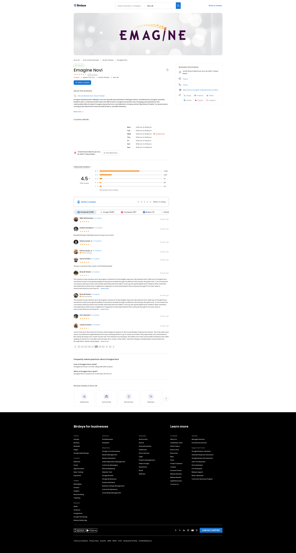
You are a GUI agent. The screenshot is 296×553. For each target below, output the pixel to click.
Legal (141, 457)
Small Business (107, 439)
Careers (173, 467)
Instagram (212, 100)
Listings (76, 439)
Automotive (143, 439)
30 (103, 346)
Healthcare (143, 450)
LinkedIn (188, 100)
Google (188, 95)
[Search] (178, 5)
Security (103, 541)
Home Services (144, 453)
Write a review (215, 5)
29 (99, 346)
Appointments (79, 469)
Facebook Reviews (108, 482)
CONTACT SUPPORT (211, 530)
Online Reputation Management (113, 462)
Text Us (185, 79)
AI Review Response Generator (202, 455)
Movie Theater (108, 60)
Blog (171, 457)
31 (106, 346)
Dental (141, 443)
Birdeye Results (175, 477)
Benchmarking (79, 494)
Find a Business (197, 465)
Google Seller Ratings (81, 453)
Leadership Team (176, 443)
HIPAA (114, 541)
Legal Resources (176, 481)
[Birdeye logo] (80, 5)
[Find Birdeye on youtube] (192, 530)
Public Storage (144, 463)
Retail (141, 470)
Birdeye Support (197, 472)
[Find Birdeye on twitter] (180, 530)
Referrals (77, 446)
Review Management (109, 455)
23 (78, 346)
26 (89, 346)
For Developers (197, 469)
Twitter (211, 95)
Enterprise (105, 443)
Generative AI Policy (130, 541)
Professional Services (199, 443)
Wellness (142, 474)
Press (172, 460)
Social (76, 465)
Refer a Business (198, 475)
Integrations (78, 513)
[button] (75, 346)
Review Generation (109, 458)
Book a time (174, 450)
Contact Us (174, 484)
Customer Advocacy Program (202, 479)
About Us (173, 439)
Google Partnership (80, 517)
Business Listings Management (113, 486)
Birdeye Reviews (176, 474)
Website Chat (107, 472)
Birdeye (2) (150, 212)
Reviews (76, 443)
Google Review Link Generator (202, 458)
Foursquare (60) (130, 212)
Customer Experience (109, 489)
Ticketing (77, 498)
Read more (77, 112)
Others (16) (167, 212)
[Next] (166, 399)
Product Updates (176, 463)
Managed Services (198, 439)
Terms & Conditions (81, 541)
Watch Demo (175, 446)
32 (110, 346)
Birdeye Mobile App (80, 520)
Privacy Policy (94, 541)
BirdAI (76, 506)
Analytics (77, 510)
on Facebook (98, 218)
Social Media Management (111, 493)
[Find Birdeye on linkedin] (184, 530)
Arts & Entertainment (91, 60)
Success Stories (176, 470)
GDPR (109, 541)
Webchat (77, 462)
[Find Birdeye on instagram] (188, 530)
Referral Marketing (108, 469)
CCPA (120, 541)
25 (85, 346)
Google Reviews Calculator (201, 451)
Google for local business (111, 451)
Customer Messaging (110, 465)
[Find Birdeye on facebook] (176, 530)
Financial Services (145, 446)
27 (92, 346)
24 (82, 346)
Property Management (147, 460)
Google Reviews (107, 475)
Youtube (200, 100)
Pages (76, 450)
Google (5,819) (108, 212)
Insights (76, 491)
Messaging (77, 484)
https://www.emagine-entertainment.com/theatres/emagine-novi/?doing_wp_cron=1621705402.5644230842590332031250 (201, 90)
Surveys (76, 487)
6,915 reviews (92, 74)
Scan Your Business (198, 462)
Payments (77, 475)
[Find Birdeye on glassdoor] (196, 530)
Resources (174, 453)
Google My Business (109, 479)
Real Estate (143, 467)
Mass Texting (78, 472)
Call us (185, 85)
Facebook (200, 95)
